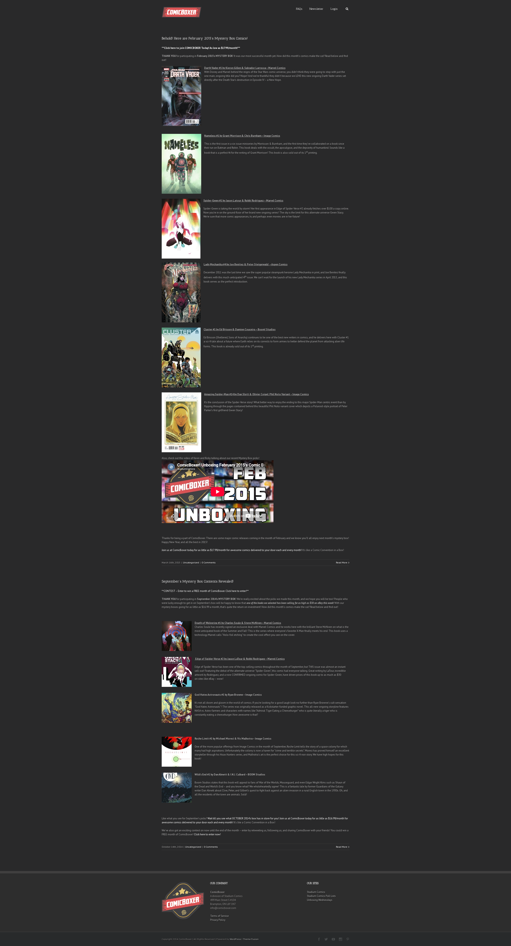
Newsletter (316, 9)
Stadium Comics (316, 892)
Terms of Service (219, 916)
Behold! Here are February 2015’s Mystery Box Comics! (205, 38)
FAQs (299, 9)
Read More (341, 562)
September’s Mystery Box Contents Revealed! (198, 581)
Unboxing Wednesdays (319, 900)
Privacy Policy (217, 920)
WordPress (235, 939)
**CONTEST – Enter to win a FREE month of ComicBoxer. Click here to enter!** (205, 591)
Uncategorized (191, 562)
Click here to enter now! (207, 834)
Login (334, 9)
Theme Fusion (250, 939)
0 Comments (209, 562)
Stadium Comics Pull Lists (321, 896)
